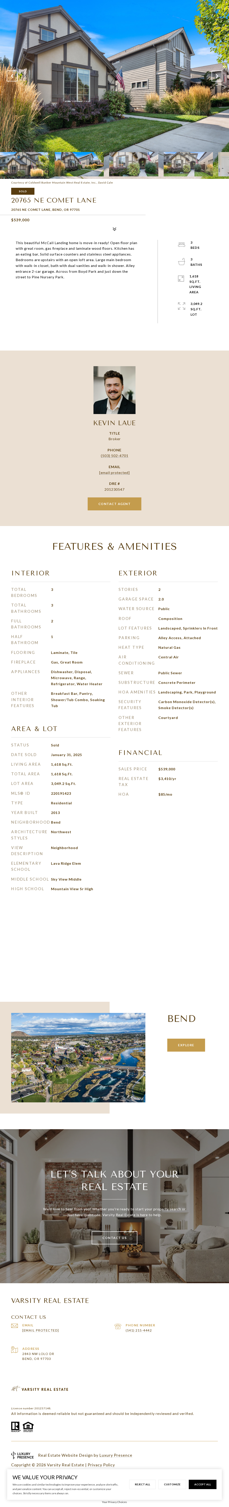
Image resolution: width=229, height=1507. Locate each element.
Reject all (142, 1484)
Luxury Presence (115, 1455)
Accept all (202, 1484)
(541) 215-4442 (139, 1330)
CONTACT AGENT (114, 504)
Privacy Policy (101, 1464)
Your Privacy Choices (114, 1502)
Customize (172, 1484)
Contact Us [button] (114, 1238)
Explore (186, 1045)
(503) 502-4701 (114, 455)
